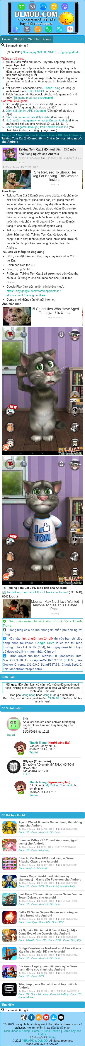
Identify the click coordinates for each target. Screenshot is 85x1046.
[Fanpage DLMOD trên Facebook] (31, 1019)
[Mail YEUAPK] (61, 1019)
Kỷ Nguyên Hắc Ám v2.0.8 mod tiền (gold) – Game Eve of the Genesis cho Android (48, 932)
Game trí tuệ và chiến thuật (45, 832)
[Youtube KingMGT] (46, 1019)
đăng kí (48, 695)
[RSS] (39, 1019)
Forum (47, 39)
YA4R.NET (55, 698)
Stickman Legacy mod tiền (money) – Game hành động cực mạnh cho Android (48, 968)
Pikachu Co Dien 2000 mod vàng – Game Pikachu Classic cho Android (46, 860)
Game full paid (26, 940)
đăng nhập (28, 695)
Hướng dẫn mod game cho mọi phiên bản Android (37, 120)
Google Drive (44, 643)
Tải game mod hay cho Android (33, 97)
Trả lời (11, 735)
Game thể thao (26, 997)
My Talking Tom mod (59, 785)
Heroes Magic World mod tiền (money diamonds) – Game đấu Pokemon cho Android (50, 878)
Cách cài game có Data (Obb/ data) (28, 117)
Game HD (24, 832)
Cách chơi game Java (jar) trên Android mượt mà (37, 127)
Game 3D (24, 994)
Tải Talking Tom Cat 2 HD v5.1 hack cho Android (37, 592)
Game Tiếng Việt (72, 940)
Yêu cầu (33, 39)
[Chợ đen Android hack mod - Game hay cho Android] (24, 1019)
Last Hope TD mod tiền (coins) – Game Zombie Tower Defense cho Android (50, 896)
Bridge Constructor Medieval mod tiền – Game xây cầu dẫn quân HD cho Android (50, 950)
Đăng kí (19, 39)
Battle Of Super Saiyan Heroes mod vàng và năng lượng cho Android (48, 914)
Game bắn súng (40, 994)
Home (6, 39)
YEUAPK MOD (34, 91)
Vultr (52, 1037)
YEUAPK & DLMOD (35, 1040)
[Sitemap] (53, 1019)
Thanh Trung (52, 88)
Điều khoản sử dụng (17, 1031)
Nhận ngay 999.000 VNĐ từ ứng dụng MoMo (51, 52)
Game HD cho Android (46, 1031)
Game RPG (37, 886)
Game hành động (28, 922)
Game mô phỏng (40, 850)
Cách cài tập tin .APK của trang (26, 110)
